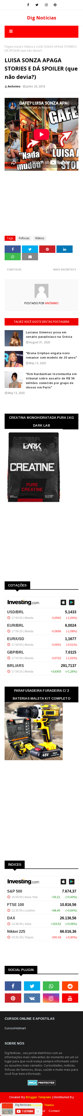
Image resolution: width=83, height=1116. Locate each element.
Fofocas (24, 238)
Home (29, 1111)
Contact (54, 1111)
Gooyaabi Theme (41, 1105)
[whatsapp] (51, 986)
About (41, 1111)
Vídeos (28, 47)
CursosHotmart (15, 1028)
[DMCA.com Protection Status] (42, 1084)
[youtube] (70, 998)
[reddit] (70, 986)
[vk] (32, 998)
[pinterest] (55, 5)
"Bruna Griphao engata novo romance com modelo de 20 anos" (51, 355)
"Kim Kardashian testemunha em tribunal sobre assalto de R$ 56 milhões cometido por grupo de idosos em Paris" (51, 380)
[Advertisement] (44, 201)
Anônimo (14, 86)
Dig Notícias (41, 18)
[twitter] (37, 5)
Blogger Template (38, 1097)
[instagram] (46, 5)
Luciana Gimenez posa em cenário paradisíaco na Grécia (49, 335)
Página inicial (13, 47)
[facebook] (28, 5)
